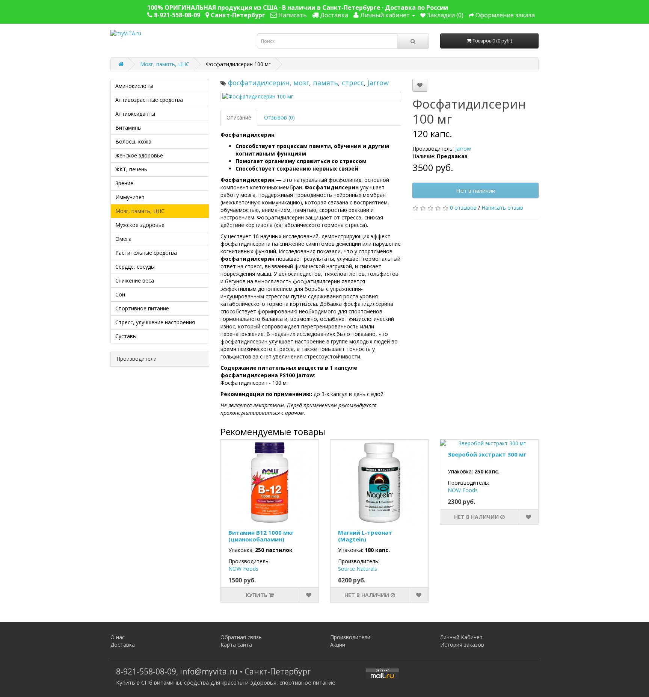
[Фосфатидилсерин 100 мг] (310, 96)
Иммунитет (130, 197)
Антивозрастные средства (149, 99)
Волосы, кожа (133, 141)
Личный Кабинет (461, 637)
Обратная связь (241, 637)
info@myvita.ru (209, 671)
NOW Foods (243, 568)
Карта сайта (236, 644)
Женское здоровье (139, 155)
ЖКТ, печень (131, 169)
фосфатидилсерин (259, 82)
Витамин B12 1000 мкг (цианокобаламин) (261, 536)
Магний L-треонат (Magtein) (365, 536)
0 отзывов (463, 207)
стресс (353, 82)
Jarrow (378, 82)
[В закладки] (419, 85)
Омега (123, 238)
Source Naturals (357, 568)
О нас (117, 637)
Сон (120, 294)
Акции (337, 644)
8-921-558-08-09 (146, 671)
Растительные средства (146, 252)
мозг (301, 82)
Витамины (128, 127)
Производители (350, 637)
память (325, 82)
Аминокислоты (134, 85)
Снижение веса (134, 280)
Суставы (126, 336)
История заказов (462, 644)
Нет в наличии (475, 190)
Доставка (122, 644)
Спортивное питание (142, 308)
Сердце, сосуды (135, 266)
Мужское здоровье (140, 224)
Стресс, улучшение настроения (155, 322)
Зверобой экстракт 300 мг (487, 454)
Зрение (124, 183)
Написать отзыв (502, 207)
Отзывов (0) (279, 117)
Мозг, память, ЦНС (164, 64)
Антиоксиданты (135, 113)
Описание (238, 117)
